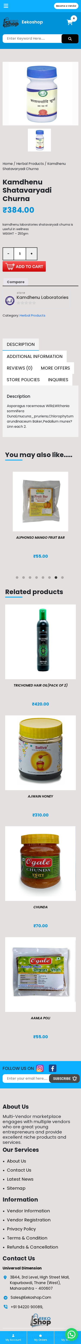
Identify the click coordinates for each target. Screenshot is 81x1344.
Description (21, 344)
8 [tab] (63, 578)
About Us (16, 1161)
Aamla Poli (40, 1018)
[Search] (70, 38)
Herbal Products (30, 163)
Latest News (20, 1179)
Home (8, 163)
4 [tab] (37, 578)
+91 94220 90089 (26, 1307)
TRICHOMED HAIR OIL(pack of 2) (41, 685)
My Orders (40, 1340)
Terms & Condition (27, 1238)
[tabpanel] (40, 520)
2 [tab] (24, 578)
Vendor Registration (29, 1220)
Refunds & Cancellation (32, 1247)
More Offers (55, 368)
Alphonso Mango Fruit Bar (40, 537)
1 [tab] (18, 578)
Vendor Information (28, 1211)
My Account (13, 1340)
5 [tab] (44, 578)
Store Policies (23, 380)
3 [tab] (31, 578)
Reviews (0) (20, 368)
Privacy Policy (21, 1229)
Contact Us (19, 1170)
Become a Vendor (66, 6)
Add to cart (24, 266)
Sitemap (16, 1188)
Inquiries (58, 380)
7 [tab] (57, 578)
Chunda (40, 907)
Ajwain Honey (40, 796)
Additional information (35, 356)
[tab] (21, 345)
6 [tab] (50, 578)
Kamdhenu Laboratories (42, 297)
